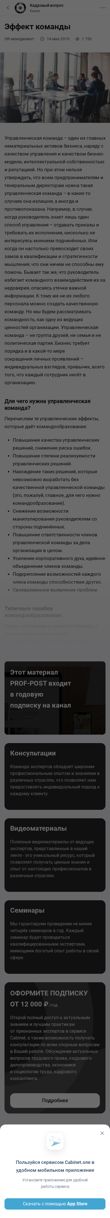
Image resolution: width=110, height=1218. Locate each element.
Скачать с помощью (55, 1203)
